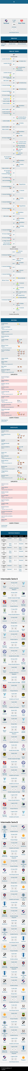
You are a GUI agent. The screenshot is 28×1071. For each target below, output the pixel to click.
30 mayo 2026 (14, 659)
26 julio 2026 (14, 778)
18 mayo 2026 (14, 851)
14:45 (26, 551)
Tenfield (3, 1069)
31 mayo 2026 (14, 894)
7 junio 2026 (14, 693)
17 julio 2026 (14, 996)
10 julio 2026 (14, 962)
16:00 (26, 560)
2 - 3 (15, 556)
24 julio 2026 (14, 1021)
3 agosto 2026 (14, 811)
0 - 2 (15, 551)
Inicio (10, 536)
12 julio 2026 (14, 718)
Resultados (15, 536)
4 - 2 (15, 538)
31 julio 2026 (14, 1030)
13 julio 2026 (14, 745)
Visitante (21, 536)
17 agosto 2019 (4, 566)
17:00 (26, 538)
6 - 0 (15, 569)
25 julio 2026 (14, 761)
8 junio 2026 (14, 710)
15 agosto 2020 (4, 557)
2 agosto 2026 (14, 795)
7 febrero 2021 (4, 548)
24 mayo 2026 (14, 634)
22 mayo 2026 (14, 617)
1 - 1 (15, 565)
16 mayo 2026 (14, 582)
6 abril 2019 (3, 570)
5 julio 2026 (14, 953)
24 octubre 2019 (4, 561)
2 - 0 (15, 543)
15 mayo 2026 (14, 826)
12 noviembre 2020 (3, 552)
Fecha (3, 536)
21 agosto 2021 (4, 544)
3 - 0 (15, 547)
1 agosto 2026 (14, 786)
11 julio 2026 (14, 972)
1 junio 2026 (14, 667)
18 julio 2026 (14, 753)
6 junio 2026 (14, 685)
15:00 (26, 543)
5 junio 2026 (14, 920)
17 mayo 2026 (14, 601)
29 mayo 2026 (14, 650)
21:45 (26, 547)
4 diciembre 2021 (4, 540)
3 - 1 (15, 560)
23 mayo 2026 (14, 625)
